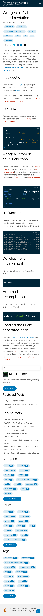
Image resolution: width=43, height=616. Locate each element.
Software (21, 27)
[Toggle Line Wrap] (32, 124)
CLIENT (8, 586)
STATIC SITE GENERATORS (14, 539)
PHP (7, 493)
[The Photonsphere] (19, 3)
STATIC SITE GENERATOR (26, 479)
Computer (9, 27)
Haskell (32, 31)
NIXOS (24, 489)
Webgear (8, 40)
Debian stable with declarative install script (21, 453)
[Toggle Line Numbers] (27, 124)
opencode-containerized (14, 419)
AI (6, 484)
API (25, 36)
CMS (17, 484)
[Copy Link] (25, 45)
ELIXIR (8, 479)
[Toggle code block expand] (36, 124)
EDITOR (23, 470)
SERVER (9, 581)
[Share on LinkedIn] (21, 45)
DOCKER (23, 475)
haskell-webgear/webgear (13, 67)
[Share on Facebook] (18, 45)
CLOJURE (22, 465)
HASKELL (9, 470)
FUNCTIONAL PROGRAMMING (16, 562)
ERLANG (9, 475)
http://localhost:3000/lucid (24, 337)
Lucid (21, 85)
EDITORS (9, 521)
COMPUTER (10, 558)
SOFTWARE (27, 558)
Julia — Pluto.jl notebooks (14, 430)
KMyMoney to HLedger (14, 401)
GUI (7, 572)
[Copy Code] (23, 124)
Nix (32, 36)
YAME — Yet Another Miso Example (19, 427)
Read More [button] (9, 388)
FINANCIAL (31, 484)
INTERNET (21, 572)
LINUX (8, 465)
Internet (8, 36)
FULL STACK (10, 489)
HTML (18, 36)
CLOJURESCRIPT (27, 567)
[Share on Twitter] (14, 45)
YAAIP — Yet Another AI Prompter (18, 423)
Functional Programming (14, 31)
